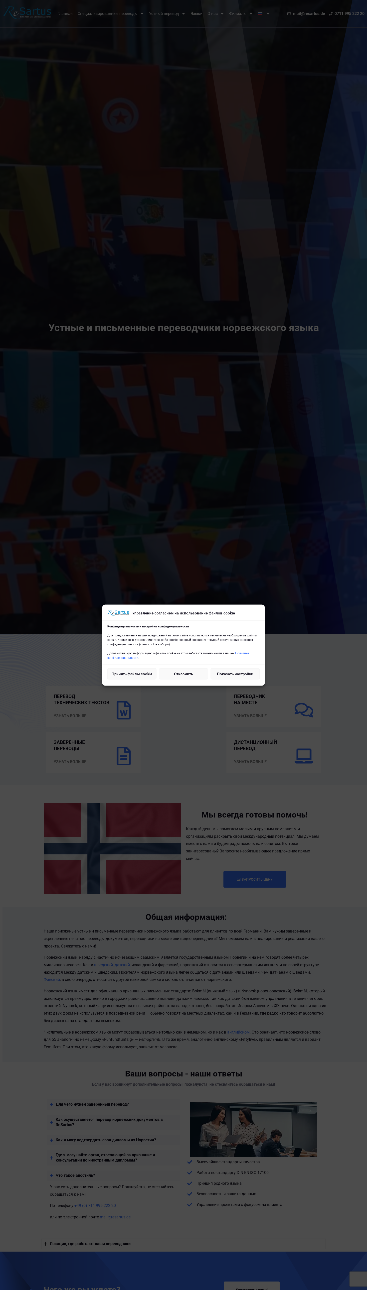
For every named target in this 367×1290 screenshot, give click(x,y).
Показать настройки (235, 674)
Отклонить (183, 674)
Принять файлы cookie (132, 674)
